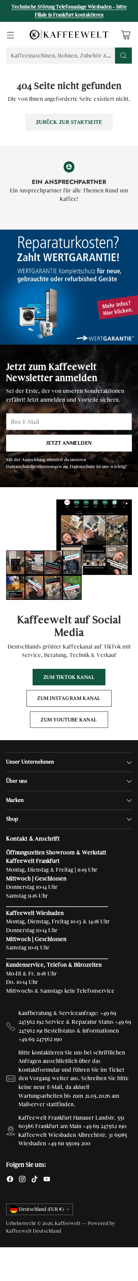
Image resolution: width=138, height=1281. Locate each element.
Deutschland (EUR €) (41, 1209)
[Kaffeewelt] (69, 34)
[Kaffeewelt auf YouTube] (46, 1180)
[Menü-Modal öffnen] (10, 35)
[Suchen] (123, 56)
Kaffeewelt (67, 1223)
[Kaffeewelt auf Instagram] (22, 1180)
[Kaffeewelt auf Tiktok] (34, 1180)
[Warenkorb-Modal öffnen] (125, 35)
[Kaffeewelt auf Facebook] (10, 1180)
